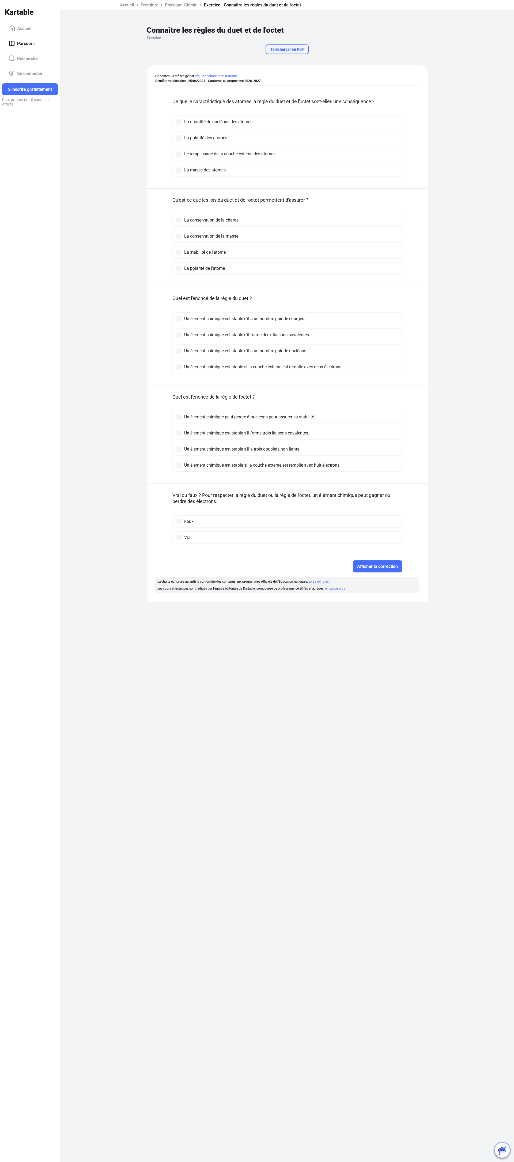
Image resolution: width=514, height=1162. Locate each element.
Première (149, 5)
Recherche (27, 58)
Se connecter (30, 73)
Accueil (24, 28)
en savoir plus (319, 581)
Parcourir (26, 43)
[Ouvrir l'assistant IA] (502, 1150)
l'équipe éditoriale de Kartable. (216, 76)
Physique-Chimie (181, 5)
